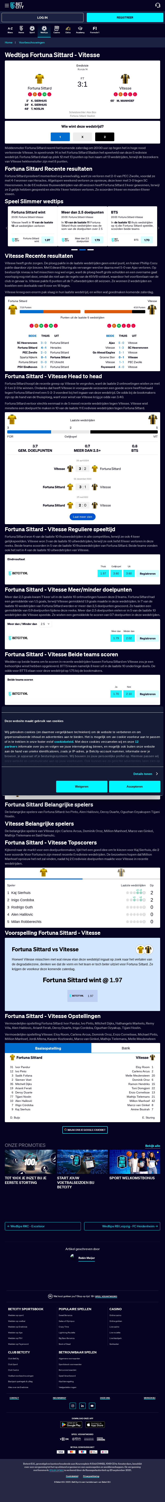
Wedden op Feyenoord (18, 1344)
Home (8, 42)
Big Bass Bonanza (66, 1338)
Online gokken (115, 1321)
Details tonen (142, 774)
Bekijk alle (152, 1146)
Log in (42, 17)
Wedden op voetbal (16, 1321)
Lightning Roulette (67, 1332)
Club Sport (13, 1364)
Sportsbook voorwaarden (70, 1364)
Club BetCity (13, 1358)
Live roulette (114, 1332)
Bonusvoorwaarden (67, 1370)
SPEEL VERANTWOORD (106, 1296)
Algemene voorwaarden (69, 1358)
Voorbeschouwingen (32, 42)
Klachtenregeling (66, 1381)
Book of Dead (65, 1344)
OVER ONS (105, 1398)
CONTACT (14, 1398)
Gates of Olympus (66, 1321)
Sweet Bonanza (65, 1315)
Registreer (125, 17)
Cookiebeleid (72, 1476)
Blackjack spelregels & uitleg (20, 1381)
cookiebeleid (63, 741)
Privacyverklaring (91, 1476)
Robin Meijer (86, 1258)
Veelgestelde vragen (67, 1387)
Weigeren (81, 786)
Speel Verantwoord (67, 1375)
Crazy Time (64, 1326)
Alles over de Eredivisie (18, 1387)
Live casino (114, 1326)
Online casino (115, 1315)
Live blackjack (115, 1338)
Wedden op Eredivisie (17, 1326)
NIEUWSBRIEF (59, 1398)
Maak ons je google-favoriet (87, 1130)
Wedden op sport (16, 1315)
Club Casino (13, 1370)
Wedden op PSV (15, 1338)
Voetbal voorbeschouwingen (21, 1375)
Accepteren (135, 786)
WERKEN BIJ (149, 1398)
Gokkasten (114, 1344)
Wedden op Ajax (15, 1332)
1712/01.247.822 (57, 1470)
